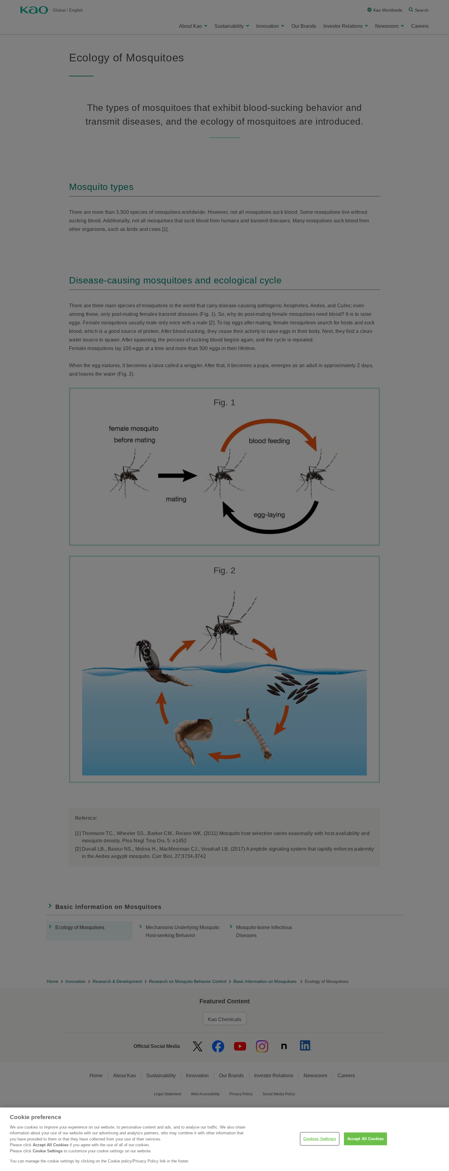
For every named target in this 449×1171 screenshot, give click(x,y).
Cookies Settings (319, 1138)
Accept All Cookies (365, 1138)
